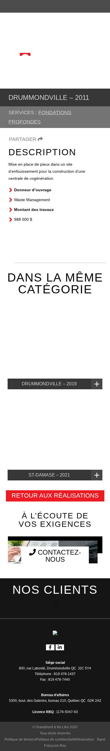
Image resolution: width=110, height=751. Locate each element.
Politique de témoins (20, 739)
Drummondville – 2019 (49, 383)
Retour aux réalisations (55, 495)
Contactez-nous (58, 555)
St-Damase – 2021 (49, 475)
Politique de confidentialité (56, 739)
